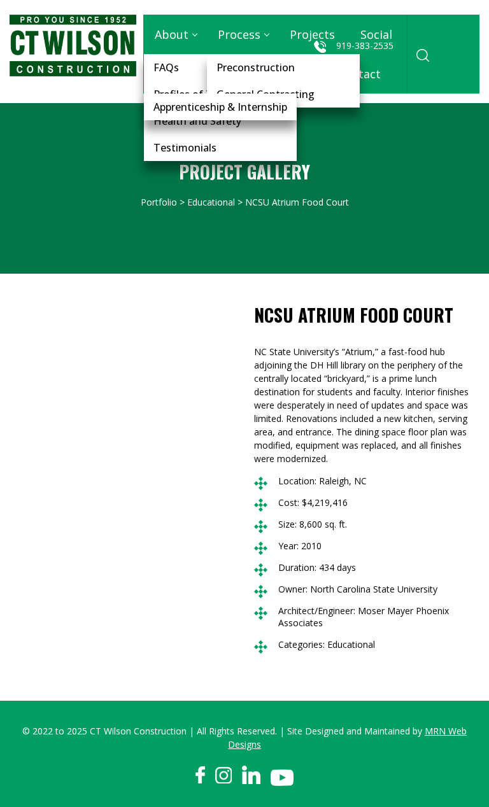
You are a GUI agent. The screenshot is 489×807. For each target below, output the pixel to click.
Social (376, 34)
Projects (312, 34)
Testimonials (184, 148)
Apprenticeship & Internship (220, 107)
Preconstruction (255, 67)
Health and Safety (197, 121)
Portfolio (159, 202)
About (171, 34)
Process (239, 34)
